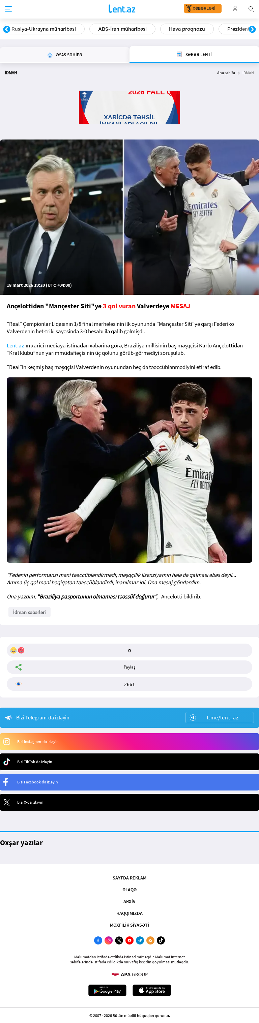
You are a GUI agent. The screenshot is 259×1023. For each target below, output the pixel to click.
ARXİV (129, 901)
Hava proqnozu (187, 29)
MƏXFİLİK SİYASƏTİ (129, 925)
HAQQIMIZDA (129, 913)
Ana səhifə (226, 72)
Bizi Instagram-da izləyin (38, 741)
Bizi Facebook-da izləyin (37, 781)
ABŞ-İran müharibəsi (122, 29)
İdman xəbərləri (29, 612)
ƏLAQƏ (129, 890)
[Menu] (8, 9)
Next (252, 30)
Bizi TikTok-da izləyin (34, 761)
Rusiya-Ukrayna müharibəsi (43, 29)
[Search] (251, 8)
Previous (7, 30)
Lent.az (15, 345)
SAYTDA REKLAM (129, 878)
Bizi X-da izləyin (30, 802)
